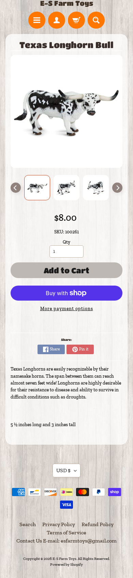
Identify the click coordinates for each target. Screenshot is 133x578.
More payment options (66, 308)
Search (27, 524)
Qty (66, 242)
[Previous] (16, 188)
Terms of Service (66, 532)
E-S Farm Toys (66, 3)
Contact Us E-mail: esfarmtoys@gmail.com (66, 540)
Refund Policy (98, 524)
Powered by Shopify (66, 564)
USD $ (63, 470)
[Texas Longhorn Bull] (37, 187)
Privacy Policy (58, 524)
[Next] (117, 188)
